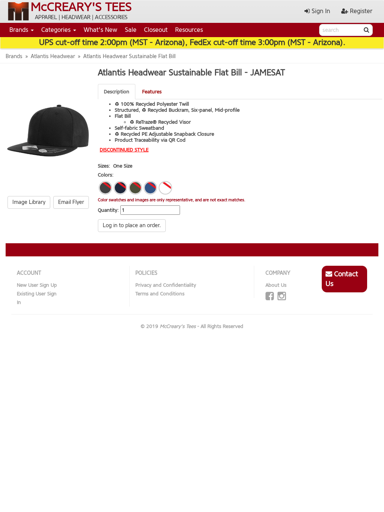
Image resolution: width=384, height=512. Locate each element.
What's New (100, 30)
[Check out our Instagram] (282, 296)
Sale (130, 30)
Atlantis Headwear (53, 56)
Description (116, 91)
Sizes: (104, 166)
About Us (276, 285)
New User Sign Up (37, 285)
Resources (189, 30)
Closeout (156, 30)
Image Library (28, 202)
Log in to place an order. (132, 225)
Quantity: (108, 210)
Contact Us (342, 278)
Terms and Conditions (159, 293)
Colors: (106, 175)
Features (152, 91)
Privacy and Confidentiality (165, 285)
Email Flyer (71, 202)
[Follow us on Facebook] (270, 296)
